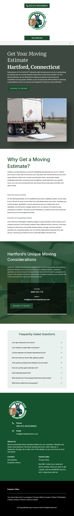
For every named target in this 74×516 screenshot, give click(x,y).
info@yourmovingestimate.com (37, 299)
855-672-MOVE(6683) (38, 6)
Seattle (35, 500)
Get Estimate (37, 38)
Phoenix (23, 500)
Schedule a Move (13, 463)
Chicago (36, 497)
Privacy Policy (44, 460)
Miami (42, 497)
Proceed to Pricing (18, 88)
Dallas (54, 497)
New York (18, 497)
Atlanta (10, 500)
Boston (16, 500)
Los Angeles (27, 497)
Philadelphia (61, 497)
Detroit (29, 500)
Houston (48, 497)
